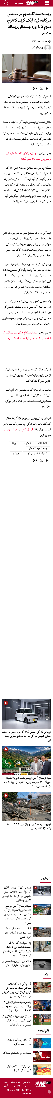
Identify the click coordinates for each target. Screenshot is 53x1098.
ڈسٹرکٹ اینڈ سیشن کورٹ (36, 453)
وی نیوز (16, 453)
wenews (42, 443)
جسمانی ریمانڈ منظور (38, 448)
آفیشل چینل (11, 429)
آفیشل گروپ (27, 429)
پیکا (14, 443)
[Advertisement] (26, 218)
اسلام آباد (27, 443)
